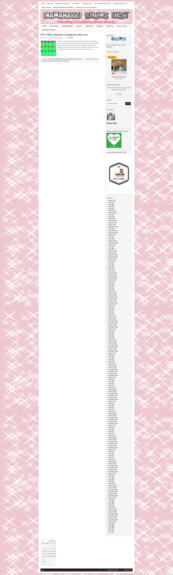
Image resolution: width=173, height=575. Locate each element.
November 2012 (113, 419)
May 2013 (111, 407)
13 (49, 551)
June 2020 (111, 248)
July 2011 (111, 451)
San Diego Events (49, 30)
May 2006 (111, 532)
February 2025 (112, 220)
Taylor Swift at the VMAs (61, 61)
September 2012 (113, 423)
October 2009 (112, 493)
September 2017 (113, 303)
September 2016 (113, 327)
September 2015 (113, 351)
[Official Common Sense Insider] (113, 147)
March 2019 (111, 271)
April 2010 (111, 481)
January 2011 (112, 463)
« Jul (43, 561)
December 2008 (113, 514)
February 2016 (112, 341)
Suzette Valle (58, 37)
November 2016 (113, 323)
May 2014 (111, 383)
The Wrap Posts (87, 3)
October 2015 (112, 349)
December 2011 (112, 441)
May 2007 (111, 530)
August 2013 (112, 401)
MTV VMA (50, 61)
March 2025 (111, 218)
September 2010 (113, 471)
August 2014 (112, 377)
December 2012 (113, 417)
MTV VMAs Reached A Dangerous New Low (64, 34)
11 (45, 551)
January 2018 (112, 295)
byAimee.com (128, 570)
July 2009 (111, 500)
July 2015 (111, 355)
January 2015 (112, 367)
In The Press (76, 3)
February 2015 (112, 365)
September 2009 (113, 495)
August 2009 (112, 497)
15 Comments (70, 37)
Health (79, 26)
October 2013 (112, 397)
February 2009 (112, 510)
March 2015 (111, 363)
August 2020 (112, 244)
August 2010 (112, 473)
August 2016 (112, 329)
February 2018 (112, 293)
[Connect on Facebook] (113, 40)
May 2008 (111, 528)
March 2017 (111, 315)
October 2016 (112, 325)
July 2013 (111, 403)
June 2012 (111, 429)
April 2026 (111, 208)
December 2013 (113, 393)
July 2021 (111, 236)
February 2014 (112, 389)
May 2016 (111, 335)
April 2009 (111, 506)
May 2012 (111, 431)
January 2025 (112, 222)
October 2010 (112, 469)
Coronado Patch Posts (120, 3)
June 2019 (111, 265)
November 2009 (113, 491)
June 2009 (111, 502)
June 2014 (111, 381)
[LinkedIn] (124, 40)
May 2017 (111, 311)
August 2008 (112, 522)
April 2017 (111, 313)
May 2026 (111, 206)
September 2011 (113, 447)
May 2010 (111, 479)
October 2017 (112, 301)
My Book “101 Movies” (62, 3)
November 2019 (113, 257)
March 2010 (111, 483)
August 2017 (112, 305)
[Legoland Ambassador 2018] (118, 193)
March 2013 (111, 411)
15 (53, 551)
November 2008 (113, 516)
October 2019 (112, 259)
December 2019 (113, 255)
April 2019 (111, 269)
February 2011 (112, 461)
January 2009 (112, 512)
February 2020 (112, 251)
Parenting (89, 26)
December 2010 (113, 465)
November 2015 (113, 347)
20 (49, 554)
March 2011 (111, 459)
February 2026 (112, 212)
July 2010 (111, 475)
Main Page (64, 59)
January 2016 (112, 343)
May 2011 (111, 455)
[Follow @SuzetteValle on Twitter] (116, 40)
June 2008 (111, 526)
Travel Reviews (46, 7)
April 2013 (111, 409)
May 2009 (111, 504)
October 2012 (112, 421)
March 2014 (111, 387)
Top (42, 570)
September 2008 (113, 520)
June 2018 (111, 285)
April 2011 (111, 457)
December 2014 (113, 369)
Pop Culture (122, 26)
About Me (50, 3)
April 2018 (111, 289)
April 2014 (111, 385)
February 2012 (112, 437)
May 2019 (111, 267)
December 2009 (113, 489)
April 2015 (111, 361)
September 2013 (113, 399)
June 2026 (111, 204)
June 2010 (111, 477)
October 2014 (112, 373)
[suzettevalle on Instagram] (120, 40)
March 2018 (111, 291)
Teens (44, 26)
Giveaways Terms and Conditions (86, 7)
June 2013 (111, 405)
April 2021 (111, 238)
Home (43, 3)
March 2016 (111, 339)
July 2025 (111, 214)
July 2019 (111, 263)
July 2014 (111, 379)
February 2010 (112, 485)
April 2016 (111, 337)
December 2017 (113, 297)
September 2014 (113, 375)
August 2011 (112, 449)
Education (54, 26)
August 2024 (112, 224)
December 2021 (113, 230)
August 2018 (112, 281)
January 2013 (112, 415)
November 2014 (113, 371)
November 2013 (113, 395)
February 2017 (112, 317)
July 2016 (111, 331)
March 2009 (111, 508)
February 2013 (112, 413)
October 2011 (112, 445)
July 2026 (111, 202)
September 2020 (113, 242)
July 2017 (111, 307)
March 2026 (111, 210)
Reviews (100, 26)
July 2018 (111, 283)
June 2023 (111, 228)
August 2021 (112, 234)
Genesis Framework (113, 570)
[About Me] (110, 121)
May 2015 (111, 359)
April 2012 (111, 433)
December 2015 (113, 345)
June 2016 (111, 333)
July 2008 (111, 524)
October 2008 (112, 518)
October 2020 (112, 240)
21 (51, 554)
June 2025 (111, 216)
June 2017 (111, 309)
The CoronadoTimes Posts (102, 3)
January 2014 (112, 391)
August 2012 (112, 425)
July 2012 (111, 427)
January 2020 (112, 253)
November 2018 (113, 277)
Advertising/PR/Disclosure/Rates (63, 7)
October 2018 (112, 279)
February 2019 (112, 273)
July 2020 (111, 246)
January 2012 (112, 439)
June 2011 (111, 453)
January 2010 (112, 487)
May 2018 (111, 287)
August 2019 (112, 261)
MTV (46, 61)
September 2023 (113, 226)
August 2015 (112, 353)
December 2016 (113, 321)
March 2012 (111, 435)
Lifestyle (110, 26)
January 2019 (112, 275)
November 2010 (113, 467)
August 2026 (112, 200)
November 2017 (113, 299)
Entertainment (67, 26)
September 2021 (113, 232)
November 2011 (112, 443)
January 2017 (112, 319)
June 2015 (111, 357)
